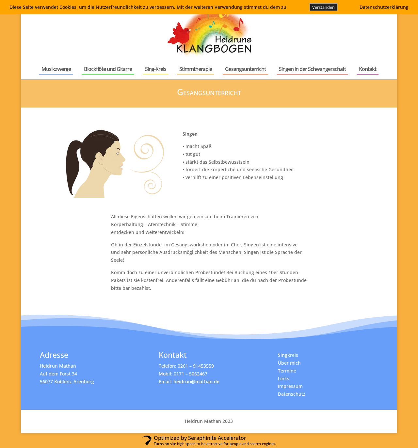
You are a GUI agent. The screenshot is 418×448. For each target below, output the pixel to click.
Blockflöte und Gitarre (108, 69)
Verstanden (323, 7)
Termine (287, 371)
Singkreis (288, 355)
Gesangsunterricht (245, 69)
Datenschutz (291, 394)
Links (283, 378)
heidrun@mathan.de (196, 381)
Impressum (290, 386)
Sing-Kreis (155, 69)
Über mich (289, 363)
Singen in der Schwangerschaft (312, 69)
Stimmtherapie (195, 69)
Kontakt (367, 69)
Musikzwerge (56, 69)
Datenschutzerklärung (384, 7)
